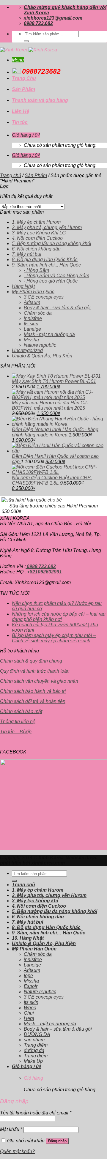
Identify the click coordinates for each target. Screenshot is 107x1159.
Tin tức (20, 122)
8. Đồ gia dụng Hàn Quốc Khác (45, 259)
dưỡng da (34, 1050)
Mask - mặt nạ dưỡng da (49, 334)
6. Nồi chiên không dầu (36, 248)
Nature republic (40, 345)
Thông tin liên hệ (17, 721)
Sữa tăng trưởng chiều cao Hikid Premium (53, 505)
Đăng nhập (57, 1141)
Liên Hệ (20, 111)
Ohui (29, 1012)
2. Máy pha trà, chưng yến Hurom (47, 227)
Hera (29, 1018)
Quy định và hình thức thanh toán (35, 671)
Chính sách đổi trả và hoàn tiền (32, 701)
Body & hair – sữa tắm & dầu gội (58, 1029)
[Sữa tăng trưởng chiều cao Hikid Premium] (31, 499)
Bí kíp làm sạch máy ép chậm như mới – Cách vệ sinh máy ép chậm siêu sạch (54, 638)
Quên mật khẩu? (17, 1151)
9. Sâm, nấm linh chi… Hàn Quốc (48, 932)
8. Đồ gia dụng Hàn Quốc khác (46, 927)
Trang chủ (10, 175)
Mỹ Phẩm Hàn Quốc (33, 291)
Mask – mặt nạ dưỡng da (50, 1023)
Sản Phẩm (23, 89)
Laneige (32, 329)
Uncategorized (27, 350)
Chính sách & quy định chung (31, 660)
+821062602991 (44, 571)
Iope (28, 975)
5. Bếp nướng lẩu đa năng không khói (51, 243)
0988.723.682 (41, 566)
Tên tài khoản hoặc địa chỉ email (35, 1112)
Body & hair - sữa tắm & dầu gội (57, 307)
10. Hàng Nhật (28, 938)
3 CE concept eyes (44, 296)
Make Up (33, 1061)
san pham (34, 1039)
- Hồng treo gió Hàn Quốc (51, 280)
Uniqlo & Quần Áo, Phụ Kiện (42, 355)
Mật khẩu (11, 1129)
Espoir (30, 986)
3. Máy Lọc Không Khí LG (39, 232)
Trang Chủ (24, 78)
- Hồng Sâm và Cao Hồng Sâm (56, 275)
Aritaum (32, 302)
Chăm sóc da (38, 313)
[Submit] (26, 41)
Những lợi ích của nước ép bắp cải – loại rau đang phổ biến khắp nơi (59, 616)
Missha (31, 339)
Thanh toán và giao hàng (40, 100)
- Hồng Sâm (36, 270)
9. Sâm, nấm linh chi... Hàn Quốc (46, 264)
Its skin (31, 323)
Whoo (30, 1007)
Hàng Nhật (23, 286)
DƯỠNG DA (37, 1034)
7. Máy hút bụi (26, 254)
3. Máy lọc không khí (35, 900)
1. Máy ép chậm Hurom (36, 222)
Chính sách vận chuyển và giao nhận (39, 681)
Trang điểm (36, 1045)
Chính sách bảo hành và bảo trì (33, 691)
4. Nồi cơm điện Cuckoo (37, 238)
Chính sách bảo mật (21, 711)
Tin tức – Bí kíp (16, 731)
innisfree (33, 318)
